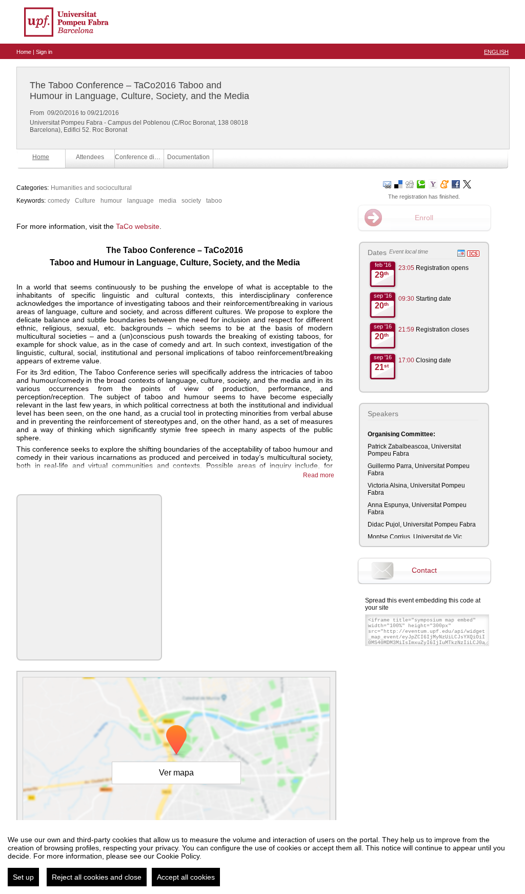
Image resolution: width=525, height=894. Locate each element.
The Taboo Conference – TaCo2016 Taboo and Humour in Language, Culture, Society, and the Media (139, 90)
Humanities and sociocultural (91, 187)
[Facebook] (456, 183)
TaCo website (137, 226)
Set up (23, 877)
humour (111, 200)
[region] (262, 857)
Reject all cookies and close (97, 877)
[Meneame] (444, 183)
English (496, 52)
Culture (85, 200)
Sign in (44, 52)
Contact (424, 570)
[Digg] (410, 183)
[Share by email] (387, 183)
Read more (318, 475)
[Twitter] (467, 183)
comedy (59, 200)
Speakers (383, 414)
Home (23, 52)
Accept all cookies (186, 877)
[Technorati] (421, 183)
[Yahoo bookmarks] (432, 183)
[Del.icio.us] (398, 183)
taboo (214, 200)
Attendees (90, 157)
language (140, 200)
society (191, 200)
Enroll (424, 217)
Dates (377, 252)
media (167, 200)
